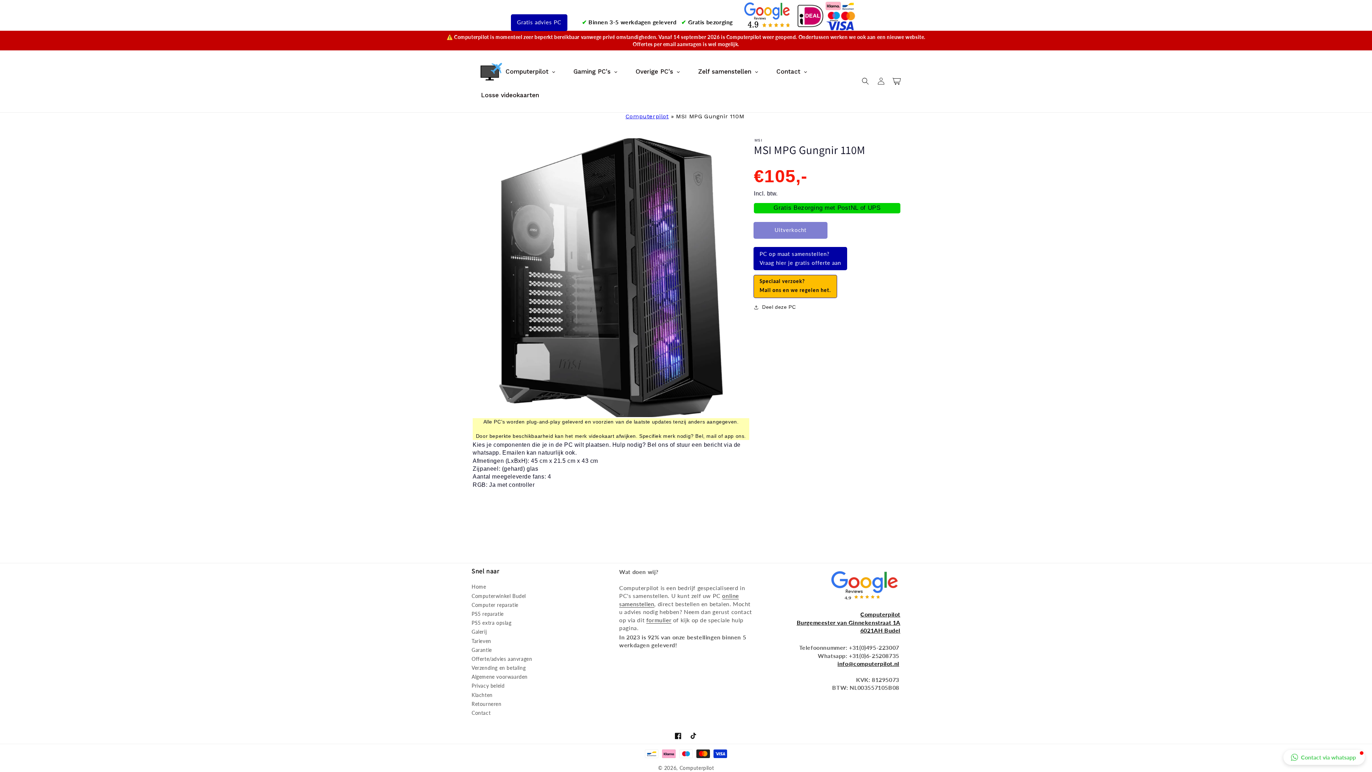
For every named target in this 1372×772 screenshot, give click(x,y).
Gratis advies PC (539, 22)
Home (479, 587)
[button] (865, 81)
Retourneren (487, 704)
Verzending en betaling (499, 668)
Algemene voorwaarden (500, 677)
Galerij (479, 632)
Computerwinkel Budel (499, 596)
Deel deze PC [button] (779, 307)
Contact (481, 713)
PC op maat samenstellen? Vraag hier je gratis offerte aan (800, 258)
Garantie (482, 650)
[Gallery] (611, 277)
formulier (658, 620)
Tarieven (481, 641)
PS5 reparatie (488, 614)
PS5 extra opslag (492, 623)
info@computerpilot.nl (868, 663)
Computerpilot (647, 116)
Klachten (482, 695)
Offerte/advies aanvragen (502, 659)
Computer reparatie (495, 605)
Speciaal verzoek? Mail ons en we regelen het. (795, 286)
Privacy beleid (488, 686)
